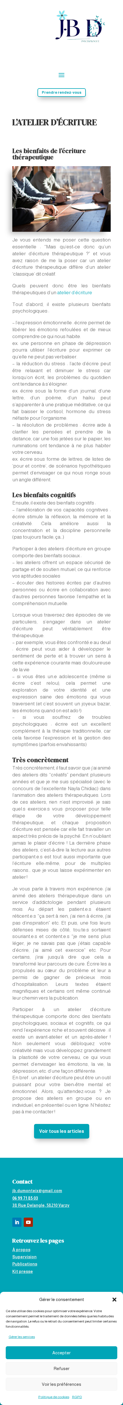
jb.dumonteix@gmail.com (37, 1190)
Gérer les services (22, 1337)
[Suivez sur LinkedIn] (16, 1222)
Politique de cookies (53, 1397)
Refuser (61, 1368)
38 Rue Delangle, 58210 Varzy (41, 1205)
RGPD (77, 1397)
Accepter (61, 1352)
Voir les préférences (61, 1384)
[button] (114, 1299)
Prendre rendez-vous (62, 92)
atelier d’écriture (74, 292)
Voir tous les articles (61, 1131)
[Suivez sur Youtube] (28, 1222)
